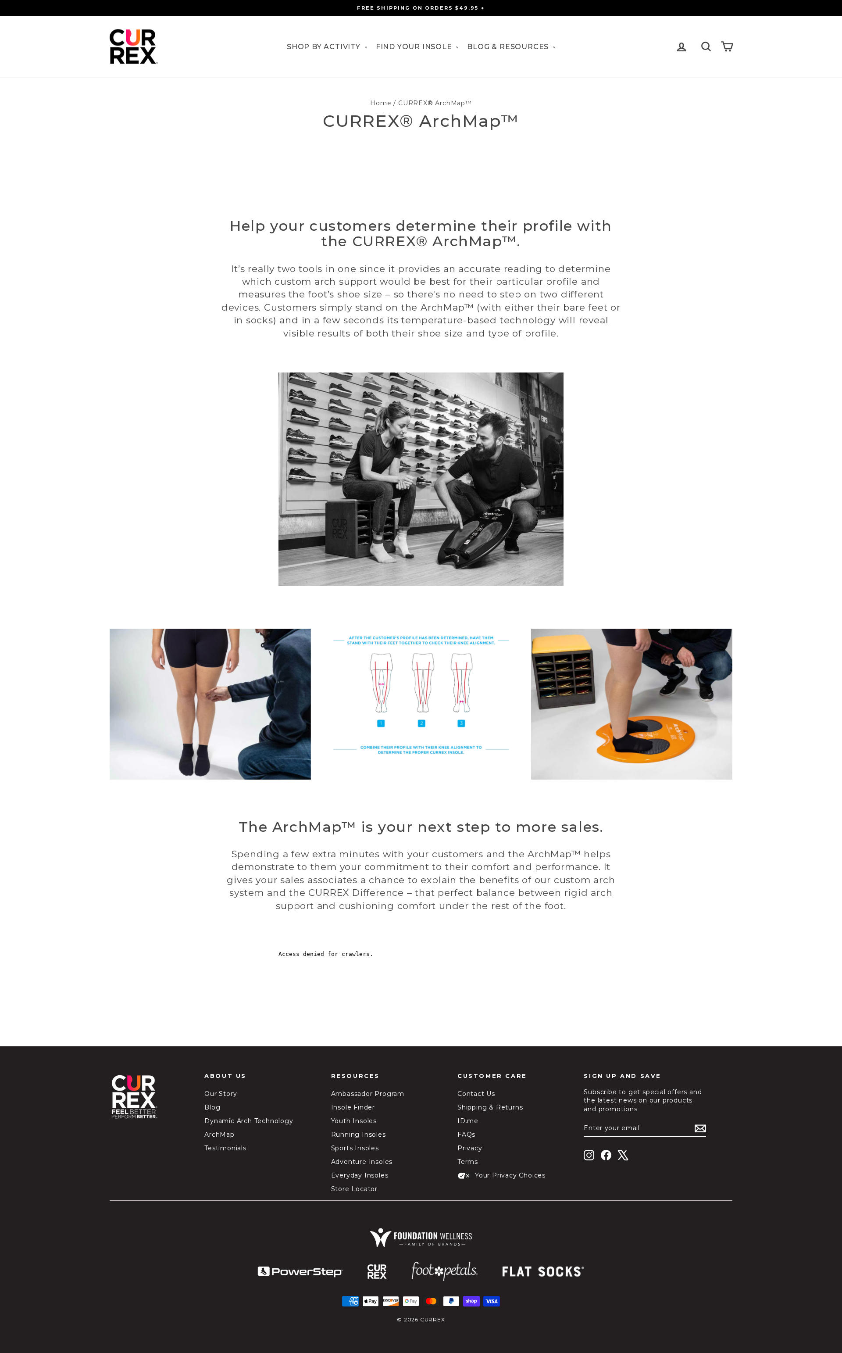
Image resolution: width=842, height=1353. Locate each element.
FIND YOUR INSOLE (415, 47)
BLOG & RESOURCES (509, 47)
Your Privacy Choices (510, 1175)
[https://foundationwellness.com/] (421, 1238)
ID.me (467, 1121)
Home (380, 103)
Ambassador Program (367, 1094)
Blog (212, 1107)
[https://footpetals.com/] (444, 1272)
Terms (467, 1162)
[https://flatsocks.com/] (543, 1272)
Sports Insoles (355, 1148)
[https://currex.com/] (377, 1272)
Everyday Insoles (360, 1175)
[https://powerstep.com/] (300, 1272)
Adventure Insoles (362, 1162)
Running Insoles (358, 1134)
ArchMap (219, 1134)
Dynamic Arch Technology (248, 1121)
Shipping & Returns (490, 1107)
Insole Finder (353, 1107)
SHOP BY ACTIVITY (325, 47)
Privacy (469, 1148)
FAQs (466, 1134)
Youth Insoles (354, 1121)
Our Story (220, 1094)
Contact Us (476, 1094)
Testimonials (225, 1148)
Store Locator (354, 1189)
